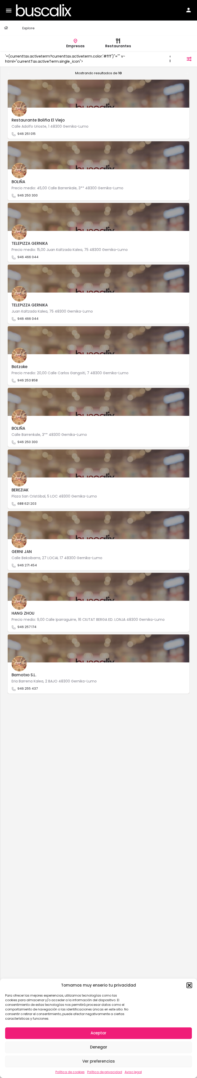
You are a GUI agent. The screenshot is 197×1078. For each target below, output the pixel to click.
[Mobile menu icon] (8, 10)
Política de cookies (70, 1072)
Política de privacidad (104, 1072)
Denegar (98, 1047)
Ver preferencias (98, 1061)
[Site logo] (44, 10)
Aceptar (98, 1033)
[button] (189, 985)
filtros (178, 58)
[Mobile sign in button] (188, 10)
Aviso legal (133, 1072)
